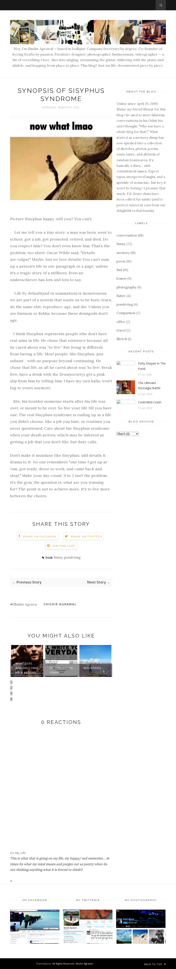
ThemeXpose (43, 963)
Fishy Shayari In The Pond (152, 366)
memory (123, 253)
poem (121, 261)
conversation (127, 235)
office (121, 322)
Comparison (126, 313)
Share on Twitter (86, 536)
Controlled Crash (149, 402)
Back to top (153, 964)
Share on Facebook (39, 536)
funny (58, 557)
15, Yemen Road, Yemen (62, 670)
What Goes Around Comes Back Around (26, 668)
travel (121, 330)
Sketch (122, 339)
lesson (121, 278)
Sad (119, 270)
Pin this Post (64, 545)
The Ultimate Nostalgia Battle (149, 385)
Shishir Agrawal (60, 604)
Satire (121, 296)
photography (126, 287)
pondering (72, 557)
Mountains (92, 668)
